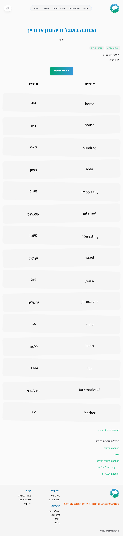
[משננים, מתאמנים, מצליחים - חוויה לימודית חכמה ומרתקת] (114, 493)
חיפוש (36, 8)
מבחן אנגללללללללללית (107, 467)
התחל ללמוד (61, 71)
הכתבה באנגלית (111, 448)
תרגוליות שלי (54, 511)
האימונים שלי (74, 8)
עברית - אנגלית (96, 48)
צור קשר (27, 503)
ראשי (85, 8)
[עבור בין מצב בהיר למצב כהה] (8, 8)
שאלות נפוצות (25, 499)
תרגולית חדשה (54, 499)
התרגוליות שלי (59, 8)
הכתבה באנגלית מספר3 (108, 461)
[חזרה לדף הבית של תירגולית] (114, 8)
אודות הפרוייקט (24, 495)
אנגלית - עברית (113, 48)
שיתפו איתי (55, 514)
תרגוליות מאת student (108, 430)
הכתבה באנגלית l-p (109, 473)
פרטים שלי (55, 495)
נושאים (46, 8)
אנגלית (116, 454)
